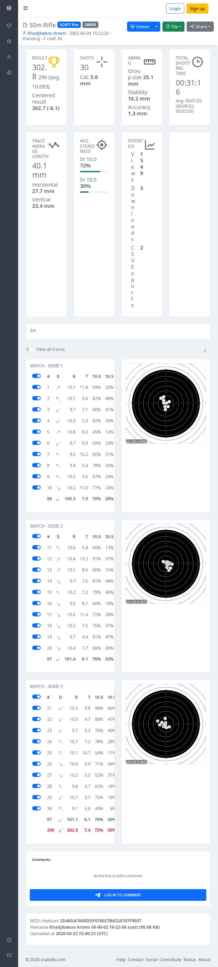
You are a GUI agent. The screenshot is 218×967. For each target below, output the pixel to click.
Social (151, 959)
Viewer (142, 27)
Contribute (170, 959)
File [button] (174, 27)
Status (189, 959)
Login (175, 8)
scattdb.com (53, 959)
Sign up (197, 8)
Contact (136, 959)
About (204, 959)
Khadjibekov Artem (46, 33)
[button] (205, 351)
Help (121, 959)
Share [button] (200, 27)
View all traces (50, 349)
